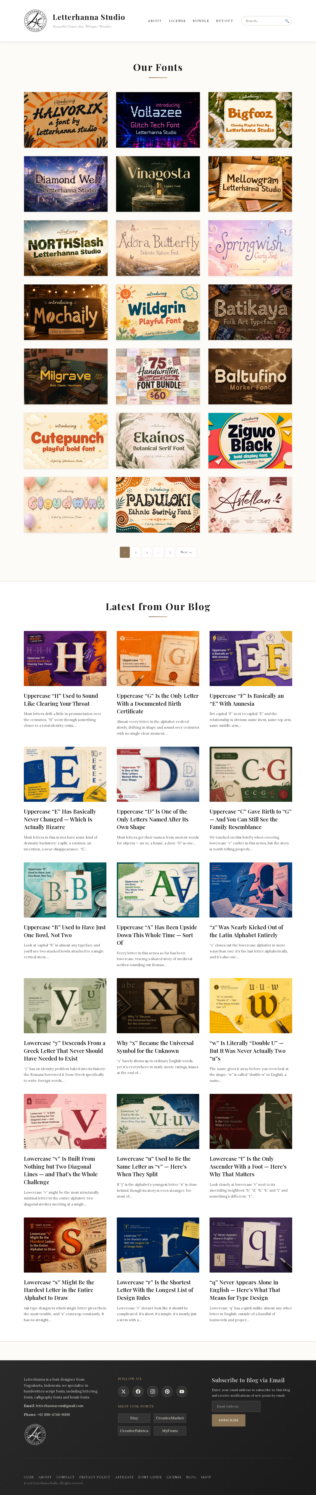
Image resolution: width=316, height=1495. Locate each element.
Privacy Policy (94, 1477)
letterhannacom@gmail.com (59, 1406)
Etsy (134, 1418)
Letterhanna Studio (89, 17)
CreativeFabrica (134, 1430)
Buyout (224, 21)
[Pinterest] (167, 1391)
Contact (65, 1477)
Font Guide (150, 1477)
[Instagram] (152, 1391)
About (155, 21)
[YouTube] (181, 1391)
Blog (191, 1477)
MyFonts (170, 1430)
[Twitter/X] (123, 1391)
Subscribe (229, 1420)
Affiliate (124, 1477)
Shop (206, 1477)
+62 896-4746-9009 (53, 1414)
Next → (186, 552)
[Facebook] (138, 1391)
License (177, 21)
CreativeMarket (170, 1418)
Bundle (201, 21)
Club (29, 1477)
